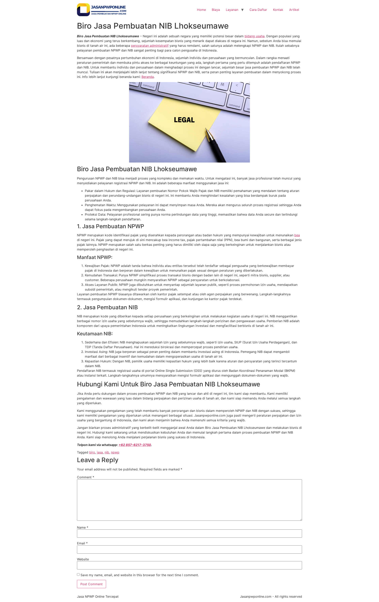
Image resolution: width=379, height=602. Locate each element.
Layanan (232, 10)
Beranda (148, 77)
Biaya (216, 10)
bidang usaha (255, 36)
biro (92, 452)
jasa (100, 452)
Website (83, 559)
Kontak (278, 10)
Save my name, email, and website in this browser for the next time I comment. (140, 575)
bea (297, 235)
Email (82, 543)
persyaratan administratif (150, 46)
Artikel (294, 10)
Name (82, 527)
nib (107, 452)
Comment (85, 477)
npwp (115, 452)
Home (201, 10)
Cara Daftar (258, 10)
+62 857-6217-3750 (135, 445)
